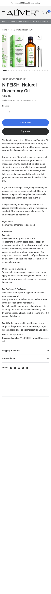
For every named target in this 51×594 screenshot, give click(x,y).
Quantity (5, 106)
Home (4, 21)
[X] (15, 368)
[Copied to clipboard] (27, 368)
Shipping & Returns (11, 350)
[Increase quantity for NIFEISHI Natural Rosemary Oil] (14, 112)
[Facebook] (11, 368)
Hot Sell (36, 21)
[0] (46, 12)
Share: (5, 368)
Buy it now (25, 131)
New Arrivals (23, 21)
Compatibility (8, 358)
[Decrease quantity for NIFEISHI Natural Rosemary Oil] (4, 112)
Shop (13, 21)
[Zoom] (39, 37)
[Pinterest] (19, 368)
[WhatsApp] (23, 368)
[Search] (42, 12)
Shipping (16, 100)
